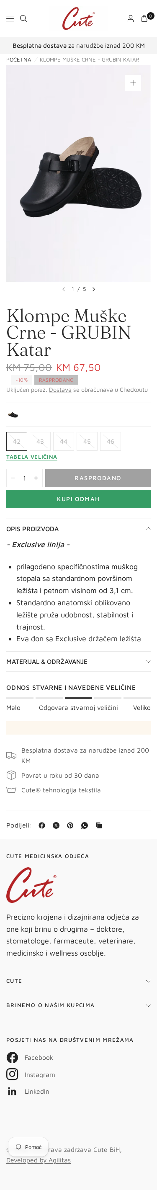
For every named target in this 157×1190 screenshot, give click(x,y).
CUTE (14, 980)
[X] (58, 825)
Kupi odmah (78, 498)
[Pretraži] (23, 18)
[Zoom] (133, 83)
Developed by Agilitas (38, 1160)
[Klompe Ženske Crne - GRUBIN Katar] (13, 415)
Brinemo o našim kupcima (50, 1005)
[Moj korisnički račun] (130, 18)
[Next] (94, 289)
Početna (18, 59)
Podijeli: (19, 825)
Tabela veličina (31, 456)
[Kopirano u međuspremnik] (100, 825)
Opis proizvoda (32, 528)
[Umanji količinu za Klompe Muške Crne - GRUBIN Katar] (13, 478)
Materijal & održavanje (47, 661)
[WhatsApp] (86, 825)
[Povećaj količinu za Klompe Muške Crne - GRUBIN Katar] (36, 478)
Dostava (60, 389)
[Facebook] (44, 825)
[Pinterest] (72, 825)
